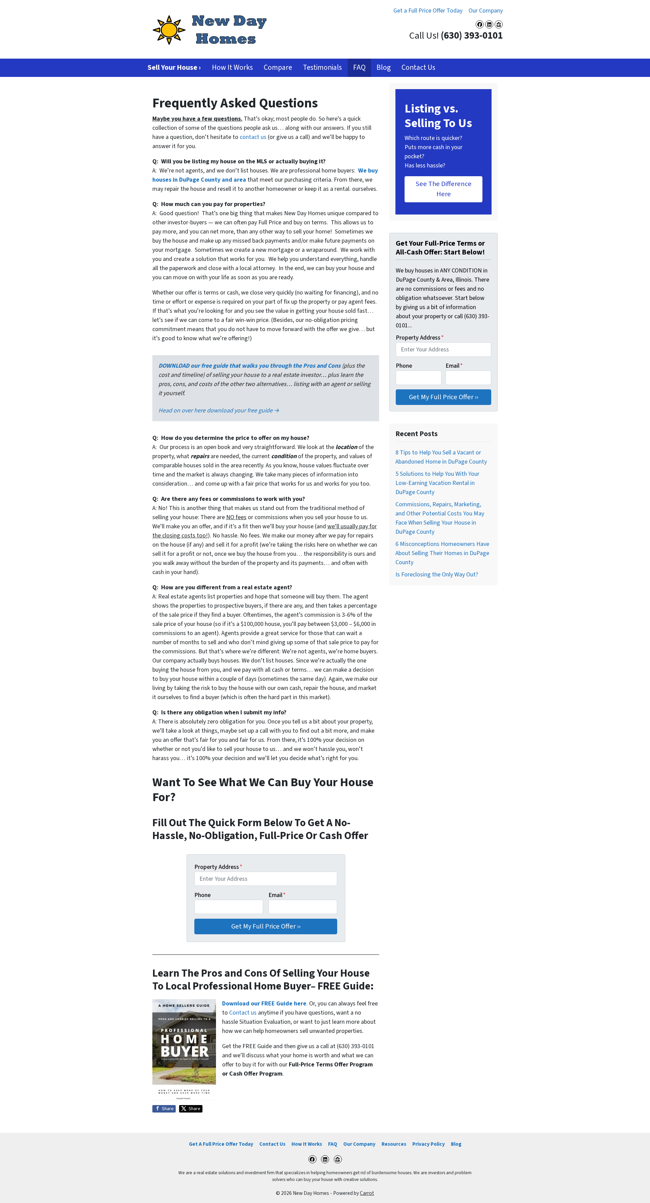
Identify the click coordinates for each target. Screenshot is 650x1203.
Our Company (486, 10)
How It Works (232, 67)
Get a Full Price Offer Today (427, 10)
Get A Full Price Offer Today (221, 1144)
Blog (383, 67)
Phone (202, 895)
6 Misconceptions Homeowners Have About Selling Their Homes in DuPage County (442, 553)
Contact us (243, 1012)
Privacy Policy (428, 1144)
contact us (253, 137)
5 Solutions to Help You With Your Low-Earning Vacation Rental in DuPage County (437, 483)
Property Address (218, 867)
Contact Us (418, 67)
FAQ (359, 67)
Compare (278, 67)
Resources (394, 1144)
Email (277, 895)
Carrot (367, 1193)
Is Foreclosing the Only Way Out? (436, 574)
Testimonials (322, 67)
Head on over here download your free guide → (219, 410)
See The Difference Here (444, 189)
